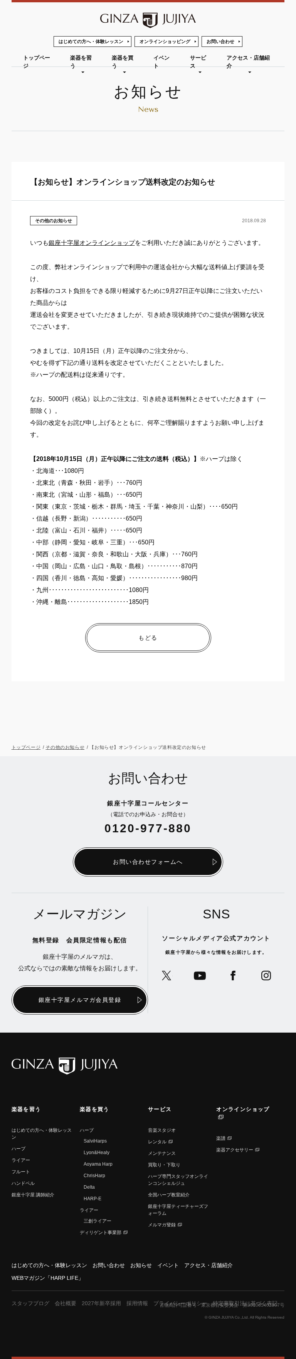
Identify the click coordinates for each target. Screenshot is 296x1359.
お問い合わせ (220, 41)
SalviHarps (95, 1141)
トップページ (36, 62)
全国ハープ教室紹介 (169, 1195)
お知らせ (141, 1265)
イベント (161, 62)
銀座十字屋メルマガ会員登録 (80, 999)
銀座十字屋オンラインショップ (92, 243)
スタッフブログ (30, 1303)
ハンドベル (23, 1183)
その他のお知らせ (53, 220)
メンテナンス (162, 1153)
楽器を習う (81, 62)
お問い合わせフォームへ (148, 861)
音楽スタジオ (162, 1130)
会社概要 (65, 1303)
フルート (21, 1171)
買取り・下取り (164, 1165)
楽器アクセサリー (234, 1150)
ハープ (18, 1148)
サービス (198, 62)
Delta (89, 1187)
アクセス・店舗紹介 (248, 62)
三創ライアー (97, 1221)
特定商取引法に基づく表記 (245, 1303)
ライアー (21, 1160)
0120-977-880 (148, 828)
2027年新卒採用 (101, 1303)
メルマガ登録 (162, 1225)
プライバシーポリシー (180, 1303)
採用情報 (137, 1303)
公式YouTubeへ (200, 975)
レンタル (157, 1141)
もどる (148, 637)
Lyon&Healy (96, 1152)
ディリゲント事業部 (100, 1232)
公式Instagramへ (266, 975)
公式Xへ (167, 975)
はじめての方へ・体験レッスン (91, 41)
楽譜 (220, 1138)
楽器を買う (122, 62)
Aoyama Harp (98, 1164)
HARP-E (92, 1198)
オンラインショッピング (165, 41)
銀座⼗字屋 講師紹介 (33, 1195)
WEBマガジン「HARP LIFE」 (48, 1278)
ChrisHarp (94, 1175)
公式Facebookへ (233, 975)
